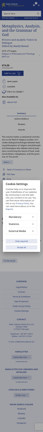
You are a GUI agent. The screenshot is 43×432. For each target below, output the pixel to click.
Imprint (9, 209)
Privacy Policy (22, 203)
